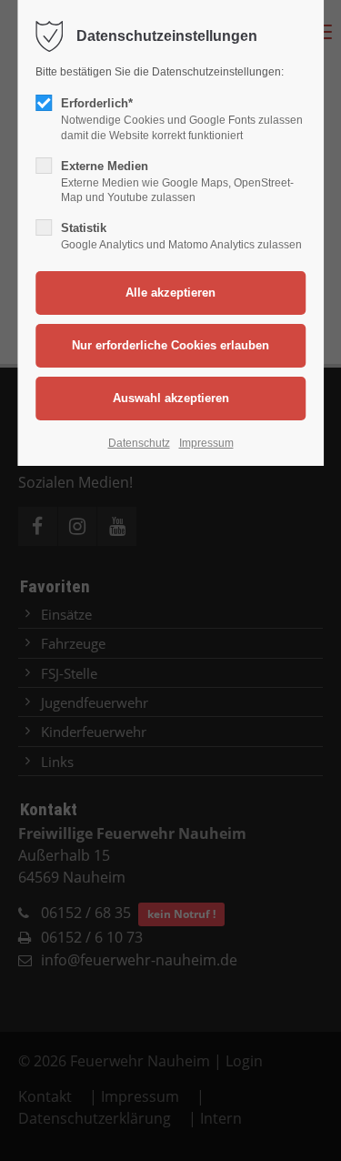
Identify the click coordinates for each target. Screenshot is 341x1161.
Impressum (206, 443)
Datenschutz (139, 443)
